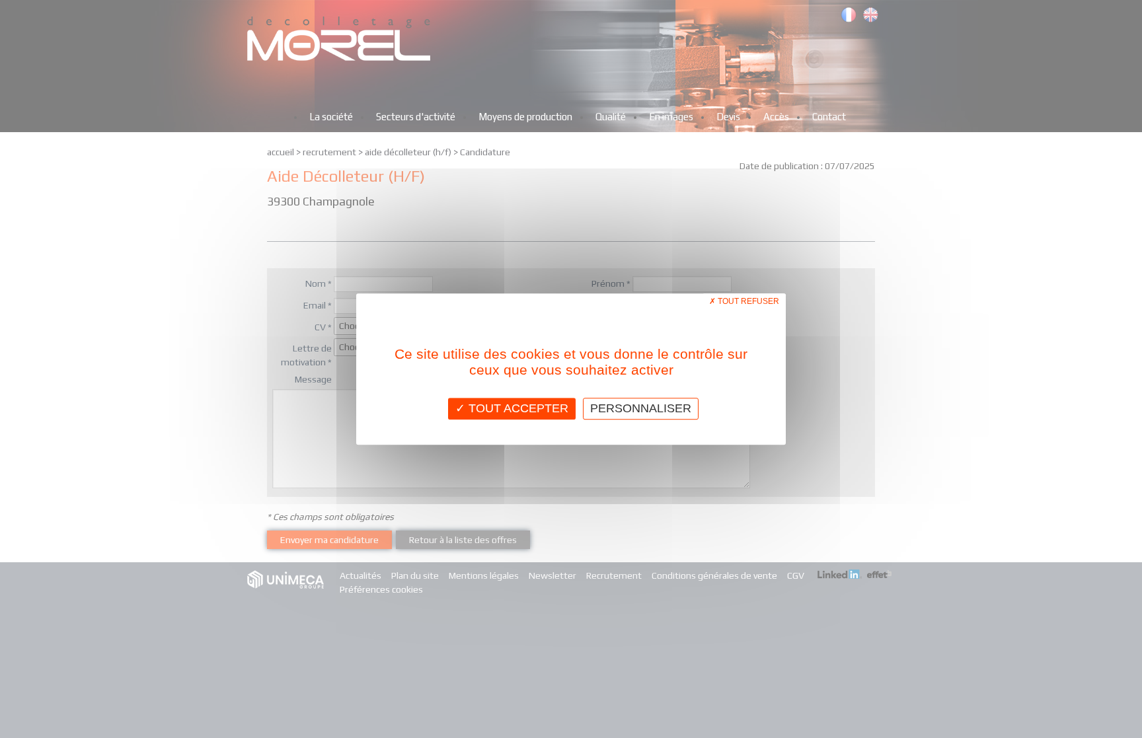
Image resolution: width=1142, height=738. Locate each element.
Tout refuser (747, 301)
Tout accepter (516, 408)
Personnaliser (640, 408)
